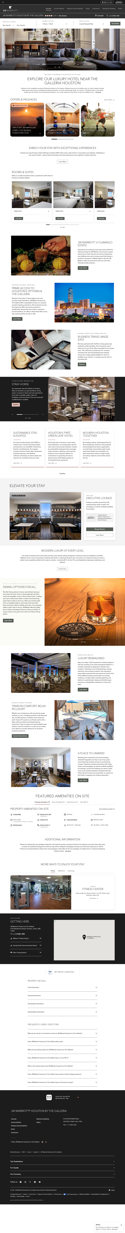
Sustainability (17, 814)
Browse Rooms (100, 529)
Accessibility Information (36, 1004)
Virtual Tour (62, 569)
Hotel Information (33, 987)
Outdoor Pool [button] (44, 819)
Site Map (12, 1196)
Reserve (82, 364)
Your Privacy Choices (71, 1194)
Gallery (120, 8)
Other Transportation (20, 952)
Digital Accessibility (84, 1194)
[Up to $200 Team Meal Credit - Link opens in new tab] (98, 120)
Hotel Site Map (20, 1196)
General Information (34, 995)
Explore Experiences (20, 736)
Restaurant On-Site (45, 814)
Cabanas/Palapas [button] (72, 819)
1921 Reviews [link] (63, 15)
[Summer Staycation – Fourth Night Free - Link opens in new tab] (62, 120)
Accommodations (59, 8)
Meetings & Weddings (108, 8)
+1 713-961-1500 (114, 15)
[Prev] (12, 197)
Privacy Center (57, 1194)
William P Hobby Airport (21, 938)
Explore (15, 404)
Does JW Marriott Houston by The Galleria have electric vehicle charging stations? (54, 1074)
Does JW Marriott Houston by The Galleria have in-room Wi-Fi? (48, 1058)
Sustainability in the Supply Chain (99, 1194)
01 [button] (26, 418)
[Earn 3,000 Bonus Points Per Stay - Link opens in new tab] (27, 120)
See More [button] (98, 92)
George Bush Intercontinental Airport (25, 945)
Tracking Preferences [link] (15, 1194)
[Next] (114, 119)
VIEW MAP (100, 15)
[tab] (42, 802)
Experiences (96, 8)
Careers (25, 1194)
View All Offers (108, 100)
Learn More (62, 162)
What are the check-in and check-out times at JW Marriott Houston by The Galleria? (55, 1033)
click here (114, 1229)
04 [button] (29, 418)
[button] (107, 2)
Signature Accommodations (75, 8)
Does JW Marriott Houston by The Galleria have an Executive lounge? (50, 1082)
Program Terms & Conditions (45, 1194)
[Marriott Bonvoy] (118, 2)
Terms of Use (32, 1194)
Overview (48, 8)
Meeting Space (17, 825)
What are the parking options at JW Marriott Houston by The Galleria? (50, 1050)
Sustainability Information (36, 1012)
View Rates (19, 218)
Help (27, 1196)
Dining (87, 8)
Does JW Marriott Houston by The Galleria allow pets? (45, 1041)
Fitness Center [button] (44, 825)
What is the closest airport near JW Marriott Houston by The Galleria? (50, 1066)
